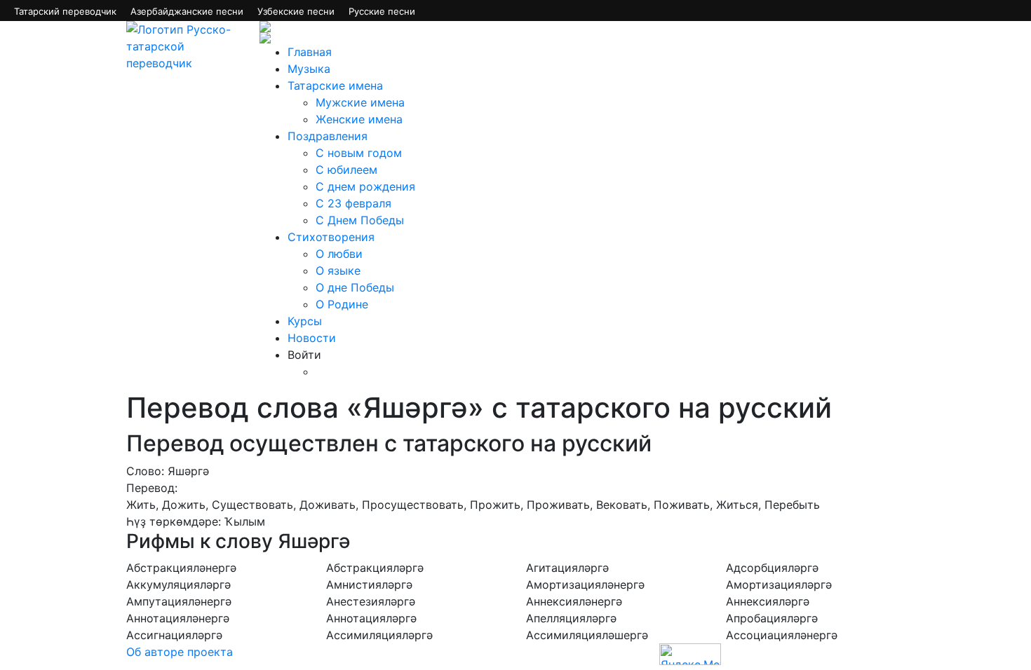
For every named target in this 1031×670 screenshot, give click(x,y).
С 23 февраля (353, 203)
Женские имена (359, 119)
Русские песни (382, 11)
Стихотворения (331, 237)
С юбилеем (346, 170)
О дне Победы (355, 287)
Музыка (309, 69)
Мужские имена (360, 102)
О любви (339, 254)
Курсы (305, 321)
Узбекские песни (296, 11)
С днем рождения (365, 186)
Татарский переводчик (65, 11)
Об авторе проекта (179, 652)
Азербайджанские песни (186, 11)
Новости (312, 338)
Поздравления (328, 136)
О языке (338, 271)
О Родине (342, 304)
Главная (310, 52)
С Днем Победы (360, 220)
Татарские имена (335, 85)
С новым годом (359, 153)
